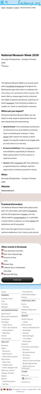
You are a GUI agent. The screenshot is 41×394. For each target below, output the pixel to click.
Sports (4, 379)
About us (25, 375)
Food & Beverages (29, 294)
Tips (3, 301)
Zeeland (25, 344)
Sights (3, 348)
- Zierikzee (26, 358)
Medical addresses (29, 310)
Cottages (5, 322)
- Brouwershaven (28, 352)
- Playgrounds (6, 365)
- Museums (5, 351)
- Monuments (6, 354)
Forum (24, 312)
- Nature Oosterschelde (31, 361)
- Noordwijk (26, 330)
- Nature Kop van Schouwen (28, 367)
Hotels (3, 336)
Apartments (6, 314)
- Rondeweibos (7, 330)
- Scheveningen (28, 336)
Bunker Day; (9, 264)
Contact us (26, 382)
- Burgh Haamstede (29, 363)
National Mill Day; (11, 274)
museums (10, 103)
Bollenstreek (26, 325)
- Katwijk (25, 333)
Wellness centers (8, 370)
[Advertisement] (20, 31)
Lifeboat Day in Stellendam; (14, 269)
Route (24, 304)
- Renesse (26, 350)
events (6, 137)
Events (24, 297)
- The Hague (26, 338)
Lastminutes (6, 338)
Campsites (5, 319)
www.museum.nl (7, 190)
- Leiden (25, 322)
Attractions (5, 359)
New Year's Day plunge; (13, 254)
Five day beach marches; (14, 251)
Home (3, 292)
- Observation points (9, 356)
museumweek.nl (20, 217)
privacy (24, 389)
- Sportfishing (27, 292)
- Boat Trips (6, 362)
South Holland (27, 319)
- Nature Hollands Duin (31, 327)
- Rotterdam (26, 341)
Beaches (4, 345)
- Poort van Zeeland (9, 327)
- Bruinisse (26, 355)
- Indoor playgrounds (9, 368)
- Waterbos (5, 333)
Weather (4, 307)
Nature (4, 376)
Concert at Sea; (10, 259)
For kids (4, 304)
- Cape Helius (6, 325)
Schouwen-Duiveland (30, 347)
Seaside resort (7, 299)
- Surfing (4, 384)
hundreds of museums (15, 86)
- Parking (25, 307)
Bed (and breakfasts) (9, 316)
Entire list (17, 280)
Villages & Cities (7, 373)
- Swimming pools (8, 381)
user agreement (16, 389)
